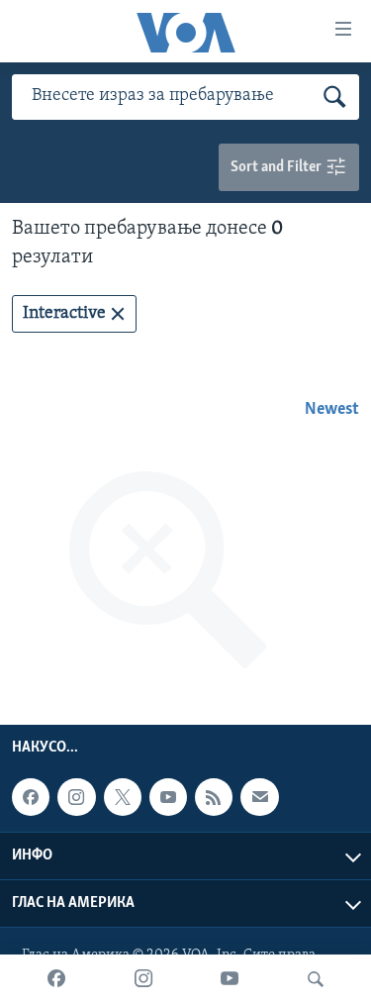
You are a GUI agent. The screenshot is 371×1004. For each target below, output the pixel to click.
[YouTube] (229, 979)
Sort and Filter (278, 167)
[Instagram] (143, 979)
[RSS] (213, 797)
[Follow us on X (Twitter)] (122, 797)
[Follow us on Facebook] (30, 797)
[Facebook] (56, 979)
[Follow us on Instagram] (76, 797)
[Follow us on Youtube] (168, 797)
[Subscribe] (259, 797)
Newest (332, 410)
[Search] (315, 979)
